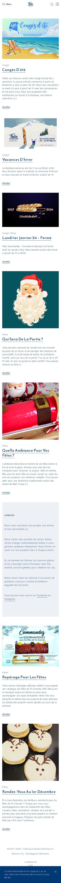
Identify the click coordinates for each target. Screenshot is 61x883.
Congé (5, 65)
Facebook (42, 595)
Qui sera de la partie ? (22, 339)
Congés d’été (14, 69)
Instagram (9, 599)
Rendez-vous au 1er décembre (29, 791)
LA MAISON (31, 862)
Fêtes (13, 233)
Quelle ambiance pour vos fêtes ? (25, 452)
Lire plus (6, 107)
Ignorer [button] (55, 872)
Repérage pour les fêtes (24, 677)
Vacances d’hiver (17, 159)
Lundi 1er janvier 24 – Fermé (27, 238)
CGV (30, 865)
